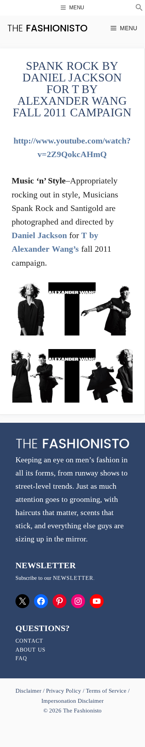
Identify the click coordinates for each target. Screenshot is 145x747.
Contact (29, 641)
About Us (30, 650)
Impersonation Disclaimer (72, 701)
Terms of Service (106, 691)
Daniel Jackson (39, 235)
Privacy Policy (63, 691)
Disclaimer (29, 691)
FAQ (21, 658)
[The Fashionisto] (47, 28)
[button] (139, 8)
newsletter (73, 578)
